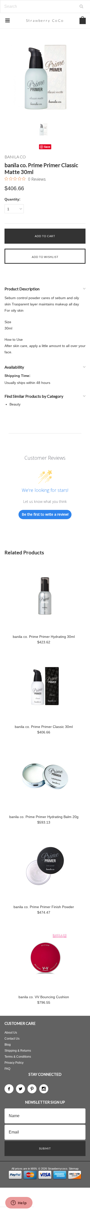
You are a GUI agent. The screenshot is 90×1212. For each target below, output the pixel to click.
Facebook (9, 1088)
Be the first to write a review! (45, 514)
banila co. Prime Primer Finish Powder (44, 907)
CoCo (45, 20)
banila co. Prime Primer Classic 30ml (44, 727)
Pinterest (32, 1088)
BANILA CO (15, 156)
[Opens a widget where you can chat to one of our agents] (18, 1203)
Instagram (43, 1088)
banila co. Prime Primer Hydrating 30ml (44, 637)
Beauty (15, 404)
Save (47, 147)
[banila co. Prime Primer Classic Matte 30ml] (45, 77)
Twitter (20, 1088)
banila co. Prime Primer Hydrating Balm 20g (43, 817)
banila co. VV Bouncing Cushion (43, 997)
